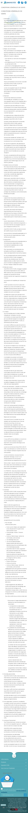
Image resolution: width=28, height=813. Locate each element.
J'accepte (3, 805)
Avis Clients (7, 773)
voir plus (8, 786)
